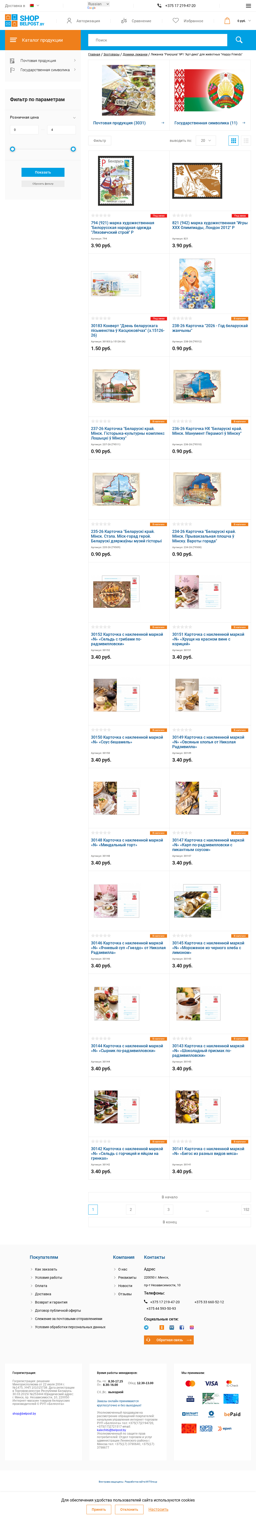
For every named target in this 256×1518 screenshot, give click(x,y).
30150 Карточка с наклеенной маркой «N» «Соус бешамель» (127, 739)
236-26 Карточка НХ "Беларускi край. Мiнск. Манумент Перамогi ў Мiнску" (207, 431)
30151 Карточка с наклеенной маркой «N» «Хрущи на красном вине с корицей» (208, 639)
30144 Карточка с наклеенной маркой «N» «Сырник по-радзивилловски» (127, 1048)
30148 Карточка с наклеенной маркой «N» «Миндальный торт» (127, 842)
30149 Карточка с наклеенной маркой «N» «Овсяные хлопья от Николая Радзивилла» (208, 742)
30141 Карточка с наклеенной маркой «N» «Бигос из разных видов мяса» (208, 1151)
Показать (43, 172)
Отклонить (129, 1510)
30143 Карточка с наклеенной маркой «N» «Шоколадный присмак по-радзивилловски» (208, 1051)
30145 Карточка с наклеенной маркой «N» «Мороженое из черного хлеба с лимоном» (208, 948)
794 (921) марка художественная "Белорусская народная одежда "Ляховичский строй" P (122, 227)
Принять (99, 1510)
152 (246, 1209)
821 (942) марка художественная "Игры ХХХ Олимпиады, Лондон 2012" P (210, 225)
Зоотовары (112, 54)
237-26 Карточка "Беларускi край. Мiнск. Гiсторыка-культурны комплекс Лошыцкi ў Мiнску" (127, 433)
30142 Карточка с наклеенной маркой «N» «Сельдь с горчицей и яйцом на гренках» (127, 1153)
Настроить (158, 1510)
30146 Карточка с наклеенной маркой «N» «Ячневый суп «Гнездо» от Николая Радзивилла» (128, 948)
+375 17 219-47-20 (180, 5)
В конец (170, 1222)
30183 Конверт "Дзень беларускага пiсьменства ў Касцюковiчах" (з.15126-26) (127, 330)
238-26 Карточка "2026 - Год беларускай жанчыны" (210, 328)
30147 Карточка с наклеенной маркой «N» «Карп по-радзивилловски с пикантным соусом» (208, 845)
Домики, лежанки (135, 54)
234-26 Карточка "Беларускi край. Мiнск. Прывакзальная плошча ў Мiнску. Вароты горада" (204, 536)
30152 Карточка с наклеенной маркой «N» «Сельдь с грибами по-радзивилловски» (127, 639)
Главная (94, 54)
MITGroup (151, 1481)
